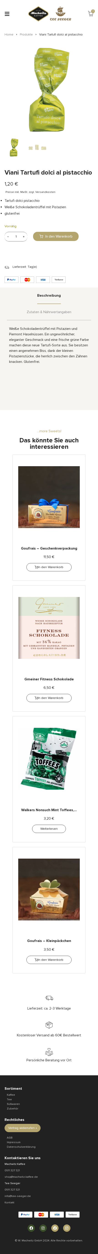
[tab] (49, 295)
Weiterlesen (49, 829)
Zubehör (12, 1108)
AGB (10, 1137)
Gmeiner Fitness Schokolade (49, 679)
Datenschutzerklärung (21, 1147)
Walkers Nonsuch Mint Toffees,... (49, 810)
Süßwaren (13, 1104)
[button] (7, 14)
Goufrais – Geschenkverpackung (49, 548)
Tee (9, 1099)
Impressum (14, 1142)
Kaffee (11, 1095)
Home (9, 34)
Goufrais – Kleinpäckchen (49, 941)
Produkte (26, 34)
